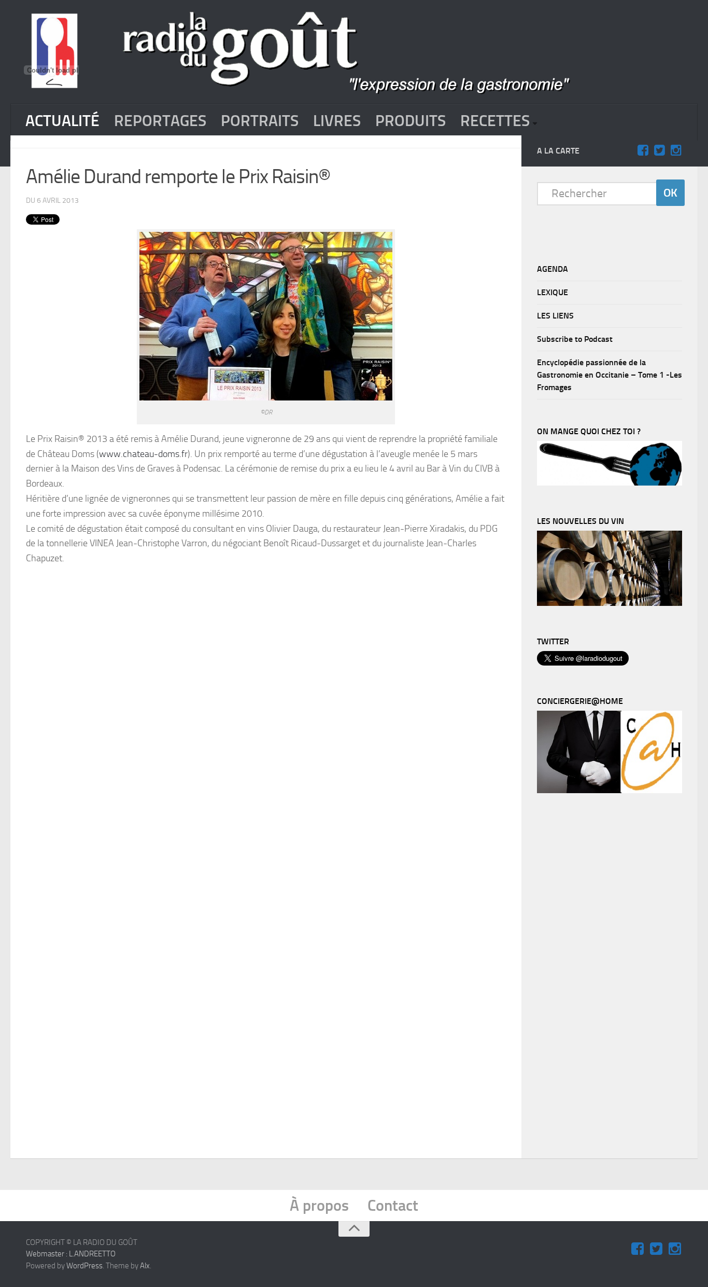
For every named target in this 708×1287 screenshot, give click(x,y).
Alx (145, 1265)
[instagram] (676, 150)
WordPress (84, 1265)
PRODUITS (410, 121)
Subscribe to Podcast (575, 339)
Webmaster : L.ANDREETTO (71, 1253)
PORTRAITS (260, 121)
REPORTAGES (160, 121)
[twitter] (659, 150)
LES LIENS (555, 316)
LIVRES (337, 121)
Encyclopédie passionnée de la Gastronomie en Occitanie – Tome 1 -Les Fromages (609, 374)
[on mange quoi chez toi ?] (609, 483)
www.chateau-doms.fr (143, 454)
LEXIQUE (552, 292)
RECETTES (495, 121)
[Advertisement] (281, 602)
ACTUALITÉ (62, 121)
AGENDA (552, 269)
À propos (319, 1205)
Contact (392, 1205)
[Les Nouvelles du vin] (609, 603)
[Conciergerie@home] (609, 790)
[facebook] (642, 150)
